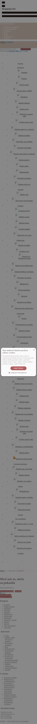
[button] (18, 373)
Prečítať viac (21, 364)
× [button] (34, 350)
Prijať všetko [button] (18, 368)
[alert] (18, 362)
